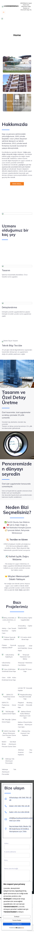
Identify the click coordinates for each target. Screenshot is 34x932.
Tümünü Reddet (16, 920)
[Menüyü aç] (3, 12)
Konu (6, 860)
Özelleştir (16, 916)
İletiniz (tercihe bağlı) (11, 868)
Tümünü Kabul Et (17, 924)
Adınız (6, 843)
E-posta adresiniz (10, 852)
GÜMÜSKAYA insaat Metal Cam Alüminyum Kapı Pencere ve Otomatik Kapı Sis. (26, 6)
